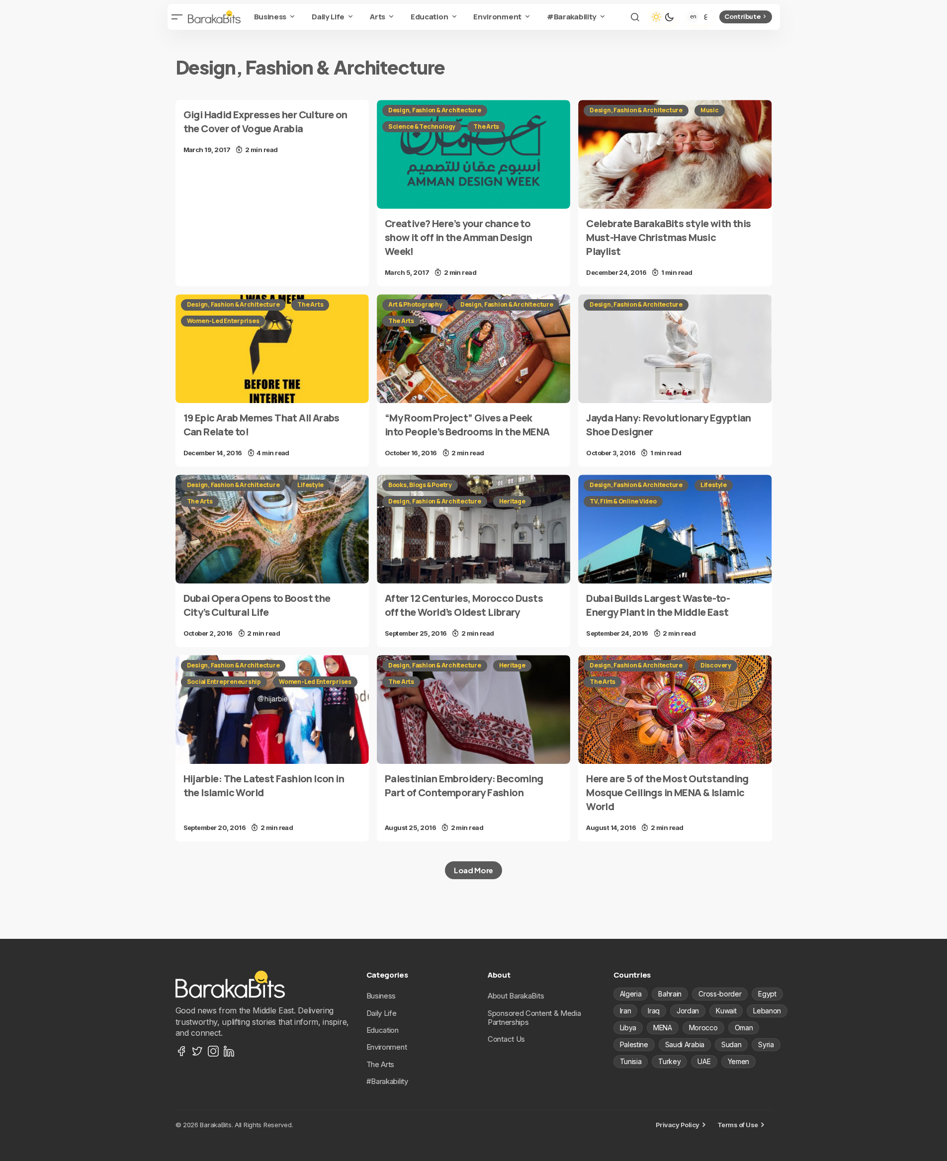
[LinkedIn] (229, 1051)
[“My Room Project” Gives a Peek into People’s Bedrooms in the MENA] (473, 348)
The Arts (486, 126)
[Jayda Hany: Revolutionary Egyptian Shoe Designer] (675, 348)
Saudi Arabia (684, 1044)
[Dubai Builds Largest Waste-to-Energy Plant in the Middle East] (675, 529)
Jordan (688, 1010)
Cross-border (719, 994)
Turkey (669, 1061)
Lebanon (767, 1010)
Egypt (767, 994)
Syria (766, 1044)
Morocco (703, 1027)
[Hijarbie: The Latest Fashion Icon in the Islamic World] (272, 709)
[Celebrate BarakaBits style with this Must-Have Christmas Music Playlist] (675, 154)
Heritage (512, 501)
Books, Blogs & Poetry (420, 485)
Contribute (742, 16)
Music (709, 110)
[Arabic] (706, 17)
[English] (693, 17)
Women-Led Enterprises (223, 321)
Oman (744, 1027)
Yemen (738, 1061)
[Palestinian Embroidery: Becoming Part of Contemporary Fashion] (473, 709)
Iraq (654, 1010)
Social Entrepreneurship (224, 681)
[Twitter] (197, 1051)
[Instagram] (213, 1051)
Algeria (631, 994)
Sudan (731, 1044)
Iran (625, 1010)
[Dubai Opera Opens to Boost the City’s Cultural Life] (272, 529)
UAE (703, 1061)
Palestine (634, 1044)
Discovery (715, 665)
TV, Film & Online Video (623, 501)
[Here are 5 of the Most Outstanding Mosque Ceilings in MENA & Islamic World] (675, 709)
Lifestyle (310, 485)
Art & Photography (415, 304)
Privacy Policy (677, 1125)
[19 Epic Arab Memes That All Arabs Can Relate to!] (272, 348)
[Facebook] (181, 1051)
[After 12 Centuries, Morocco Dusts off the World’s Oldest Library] (473, 529)
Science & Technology (421, 126)
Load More (473, 870)
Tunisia (631, 1061)
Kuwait (726, 1010)
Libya (628, 1027)
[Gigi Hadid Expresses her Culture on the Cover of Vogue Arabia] (272, 132)
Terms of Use (737, 1125)
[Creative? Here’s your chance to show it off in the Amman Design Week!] (473, 154)
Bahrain (670, 994)
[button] (177, 17)
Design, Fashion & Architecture (434, 110)
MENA (662, 1027)
